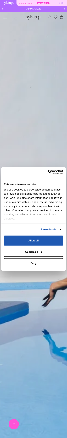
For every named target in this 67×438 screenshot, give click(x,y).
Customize (31, 251)
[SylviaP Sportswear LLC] (33, 17)
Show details (48, 229)
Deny (33, 262)
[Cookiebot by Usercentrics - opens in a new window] (48, 172)
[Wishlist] (55, 17)
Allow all (33, 240)
